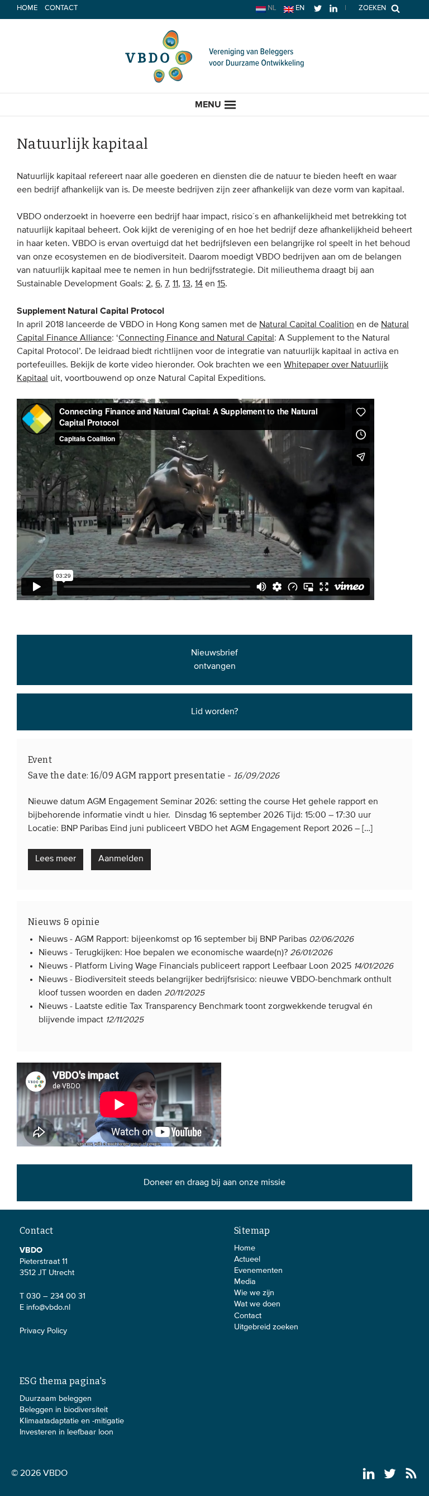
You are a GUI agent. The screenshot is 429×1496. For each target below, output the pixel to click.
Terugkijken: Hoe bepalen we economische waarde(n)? (181, 952)
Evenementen (258, 1271)
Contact (61, 8)
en (299, 8)
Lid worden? (214, 711)
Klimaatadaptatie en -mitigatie (72, 1421)
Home (27, 8)
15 (221, 284)
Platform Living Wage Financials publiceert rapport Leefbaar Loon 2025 (213, 966)
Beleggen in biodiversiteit (64, 1410)
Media (245, 1282)
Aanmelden (121, 859)
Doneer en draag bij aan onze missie (214, 1182)
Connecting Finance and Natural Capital (196, 338)
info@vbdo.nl (48, 1307)
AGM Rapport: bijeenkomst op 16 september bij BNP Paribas (191, 939)
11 (175, 284)
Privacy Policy (43, 1331)
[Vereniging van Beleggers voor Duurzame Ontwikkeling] (214, 80)
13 (186, 284)
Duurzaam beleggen (56, 1399)
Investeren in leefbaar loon (66, 1432)
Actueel (247, 1259)
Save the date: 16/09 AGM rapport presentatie (127, 775)
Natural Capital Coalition (306, 324)
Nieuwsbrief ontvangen (214, 660)
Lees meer (55, 859)
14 (199, 284)
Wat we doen (257, 1304)
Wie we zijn (254, 1293)
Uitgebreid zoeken (266, 1327)
